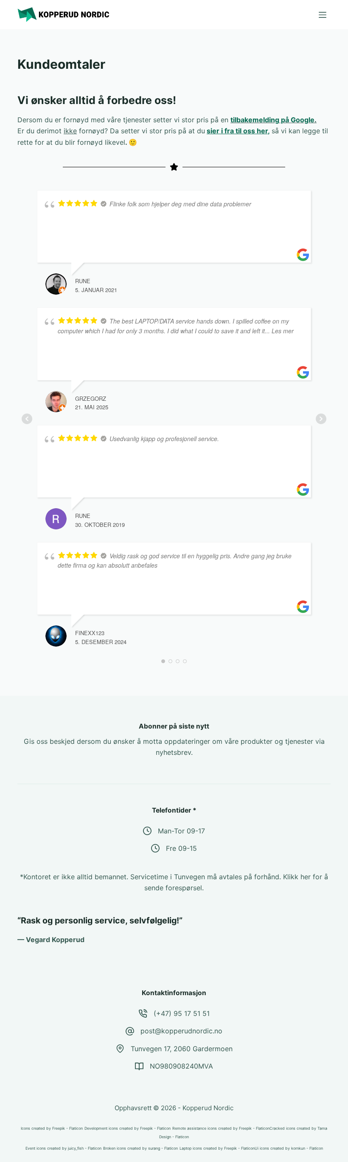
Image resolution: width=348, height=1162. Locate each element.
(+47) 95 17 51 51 (182, 1013)
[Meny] (322, 15)
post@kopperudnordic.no (181, 1031)
